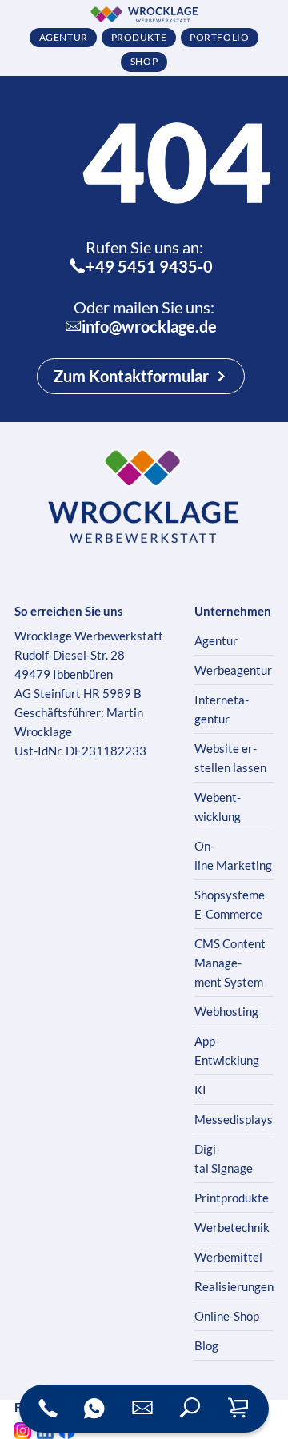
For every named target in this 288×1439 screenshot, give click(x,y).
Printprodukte (231, 1197)
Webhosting (226, 1011)
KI (200, 1089)
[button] (190, 1409)
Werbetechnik (232, 1227)
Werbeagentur (233, 670)
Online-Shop (226, 1316)
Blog (206, 1345)
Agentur (216, 640)
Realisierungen (234, 1286)
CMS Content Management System (230, 962)
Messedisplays (233, 1119)
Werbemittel (228, 1257)
